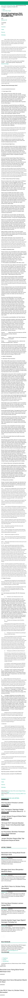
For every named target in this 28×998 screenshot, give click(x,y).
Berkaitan (3, 798)
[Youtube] (18, 955)
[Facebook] (2, 955)
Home (2, 5)
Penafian (4, 959)
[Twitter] (15, 955)
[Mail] (10, 955)
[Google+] (5, 955)
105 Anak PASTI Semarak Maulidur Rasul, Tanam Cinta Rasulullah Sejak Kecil (13, 825)
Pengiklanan (5, 958)
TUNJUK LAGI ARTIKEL (12, 798)
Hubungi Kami (5, 961)
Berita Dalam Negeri (11, 5)
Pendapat (3, 874)
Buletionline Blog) (4, 63)
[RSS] (13, 955)
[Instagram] (8, 955)
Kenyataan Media (4, 857)
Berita (5, 5)
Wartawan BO (4, 20)
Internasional (4, 924)
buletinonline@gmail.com (13, 950)
